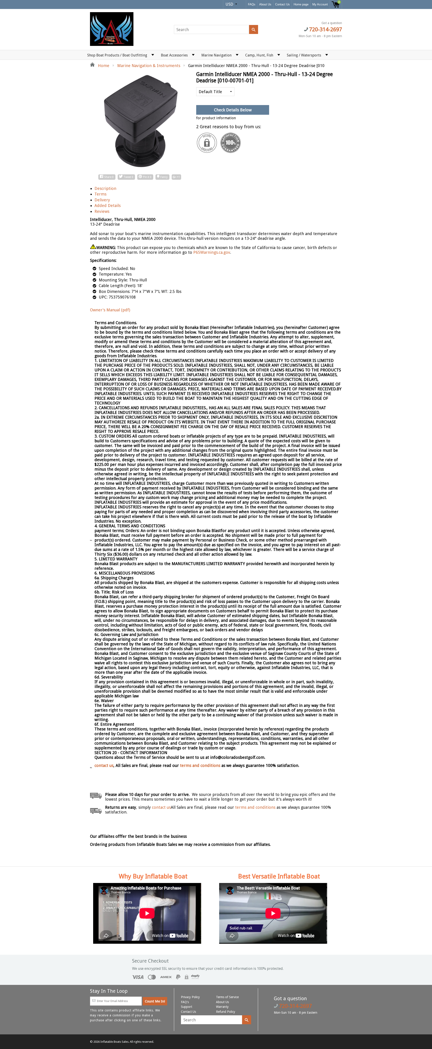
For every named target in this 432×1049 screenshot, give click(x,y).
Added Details (107, 205)
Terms (100, 194)
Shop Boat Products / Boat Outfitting (117, 55)
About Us (265, 4)
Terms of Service (227, 997)
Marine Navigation (216, 55)
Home (103, 65)
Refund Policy (225, 1011)
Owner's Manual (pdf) (110, 310)
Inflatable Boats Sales (114, 1041)
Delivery (102, 200)
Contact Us (282, 4)
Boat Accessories (174, 55)
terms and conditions (200, 765)
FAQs (251, 4)
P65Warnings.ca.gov (211, 252)
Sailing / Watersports (304, 55)
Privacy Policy (190, 997)
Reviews (101, 211)
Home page (301, 4)
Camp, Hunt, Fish (259, 55)
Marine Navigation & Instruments (148, 65)
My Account (320, 4)
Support (186, 1007)
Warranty (222, 1007)
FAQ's (185, 1002)
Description (105, 188)
